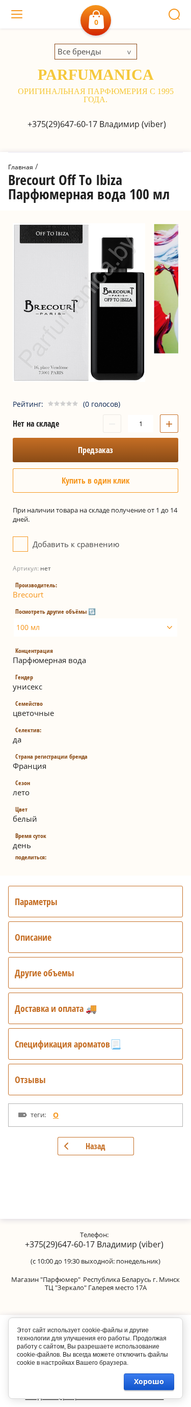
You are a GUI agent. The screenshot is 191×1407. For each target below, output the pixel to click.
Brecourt (28, 594)
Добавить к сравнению (75, 544)
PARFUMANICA (96, 74)
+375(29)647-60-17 (62, 124)
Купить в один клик (96, 480)
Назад (95, 1146)
